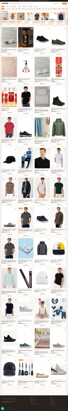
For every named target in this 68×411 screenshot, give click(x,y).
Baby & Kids (25, 6)
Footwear (6, 6)
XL (13, 8)
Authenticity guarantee (34, 403)
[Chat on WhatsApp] (2, 408)
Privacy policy (52, 399)
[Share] (59, 3)
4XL (23, 8)
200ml (60, 8)
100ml (64, 8)
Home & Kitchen (13, 6)
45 (48, 8)
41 (34, 8)
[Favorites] (61, 3)
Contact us (51, 403)
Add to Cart (10, 54)
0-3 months (39, 8)
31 (26, 8)
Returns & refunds (53, 402)
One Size (55, 8)
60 (51, 8)
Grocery (36, 6)
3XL (20, 8)
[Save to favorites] (15, 28)
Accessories (31, 6)
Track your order (33, 399)
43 (45, 8)
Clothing (19, 6)
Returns (32, 402)
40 (31, 8)
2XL (16, 8)
